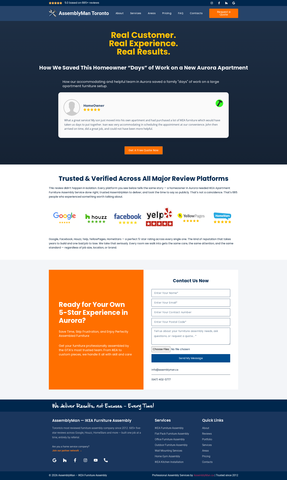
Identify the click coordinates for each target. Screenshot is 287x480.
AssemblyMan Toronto (84, 13)
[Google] (234, 3)
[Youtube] (95, 460)
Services (135, 13)
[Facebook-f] (219, 3)
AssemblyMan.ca (204, 475)
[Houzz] (226, 3)
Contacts (196, 13)
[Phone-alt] (105, 460)
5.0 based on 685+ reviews (82, 3)
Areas (152, 13)
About (120, 13)
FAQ (180, 13)
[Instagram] (212, 3)
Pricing (166, 13)
